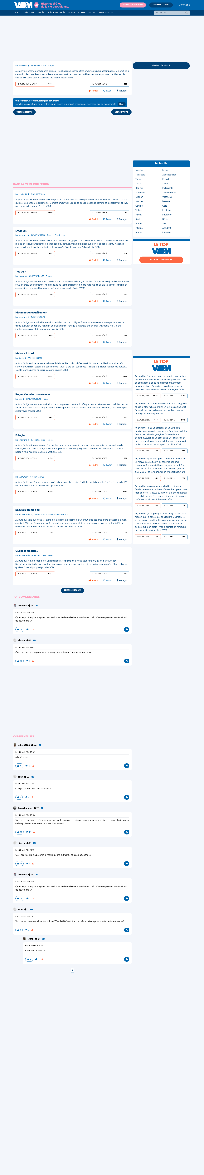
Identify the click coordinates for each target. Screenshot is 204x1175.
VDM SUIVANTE (121, 112)
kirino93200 (24, 745)
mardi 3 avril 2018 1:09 (24, 613)
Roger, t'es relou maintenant (32, 394)
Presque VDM (106, 13)
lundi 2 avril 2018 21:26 (24, 647)
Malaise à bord (24, 353)
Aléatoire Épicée (56, 13)
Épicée (41, 13)
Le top (71, 13)
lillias (20, 777)
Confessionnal (86, 13)
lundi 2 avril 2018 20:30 (25, 815)
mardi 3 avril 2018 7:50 (34, 946)
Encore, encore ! (72, 590)
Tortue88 (22, 606)
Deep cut (21, 230)
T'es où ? (20, 271)
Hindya (21, 641)
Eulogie (20, 435)
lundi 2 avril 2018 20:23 (25, 784)
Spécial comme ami (27, 510)
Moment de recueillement (31, 312)
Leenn (30, 939)
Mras (20, 910)
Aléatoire (29, 13)
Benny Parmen (25, 808)
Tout (17, 13)
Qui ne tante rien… (26, 551)
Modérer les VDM (161, 5)
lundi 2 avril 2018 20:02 (25, 752)
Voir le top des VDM (161, 260)
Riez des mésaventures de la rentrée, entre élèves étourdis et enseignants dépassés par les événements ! (69, 102)
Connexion (184, 5)
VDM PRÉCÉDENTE (24, 112)
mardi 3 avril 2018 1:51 (24, 917)
